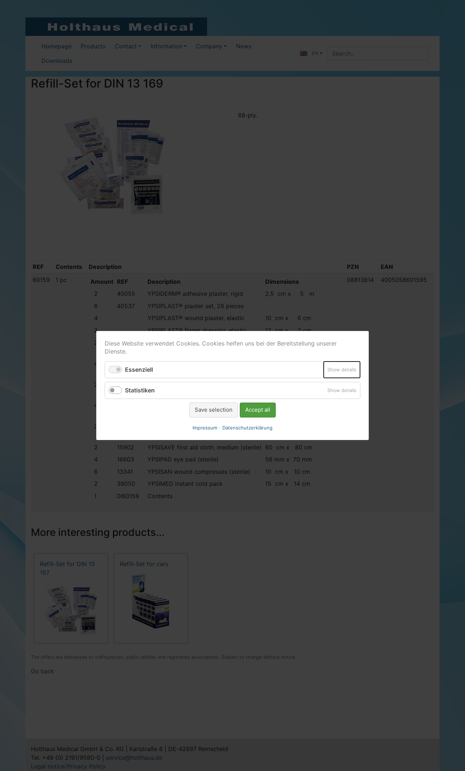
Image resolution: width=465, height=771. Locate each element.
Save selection (213, 409)
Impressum (205, 428)
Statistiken (140, 390)
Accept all (257, 409)
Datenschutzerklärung (247, 428)
